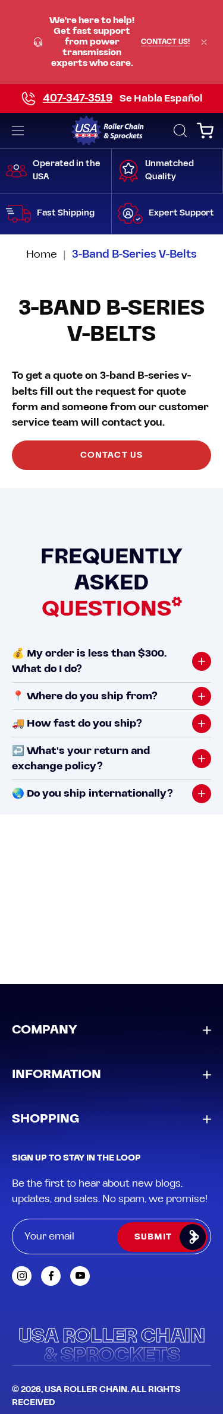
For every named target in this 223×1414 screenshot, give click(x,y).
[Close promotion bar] (204, 42)
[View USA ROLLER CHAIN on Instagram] (22, 1276)
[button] (179, 130)
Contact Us (111, 455)
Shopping (45, 1119)
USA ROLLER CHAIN (86, 1390)
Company (44, 1030)
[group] (111, 42)
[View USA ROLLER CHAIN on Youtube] (80, 1276)
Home (41, 254)
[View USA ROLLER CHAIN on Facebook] (51, 1276)
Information (56, 1074)
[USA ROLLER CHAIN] (111, 130)
